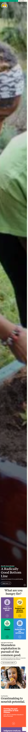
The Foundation (22, 0)
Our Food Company (12, 0)
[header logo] (4, 5)
